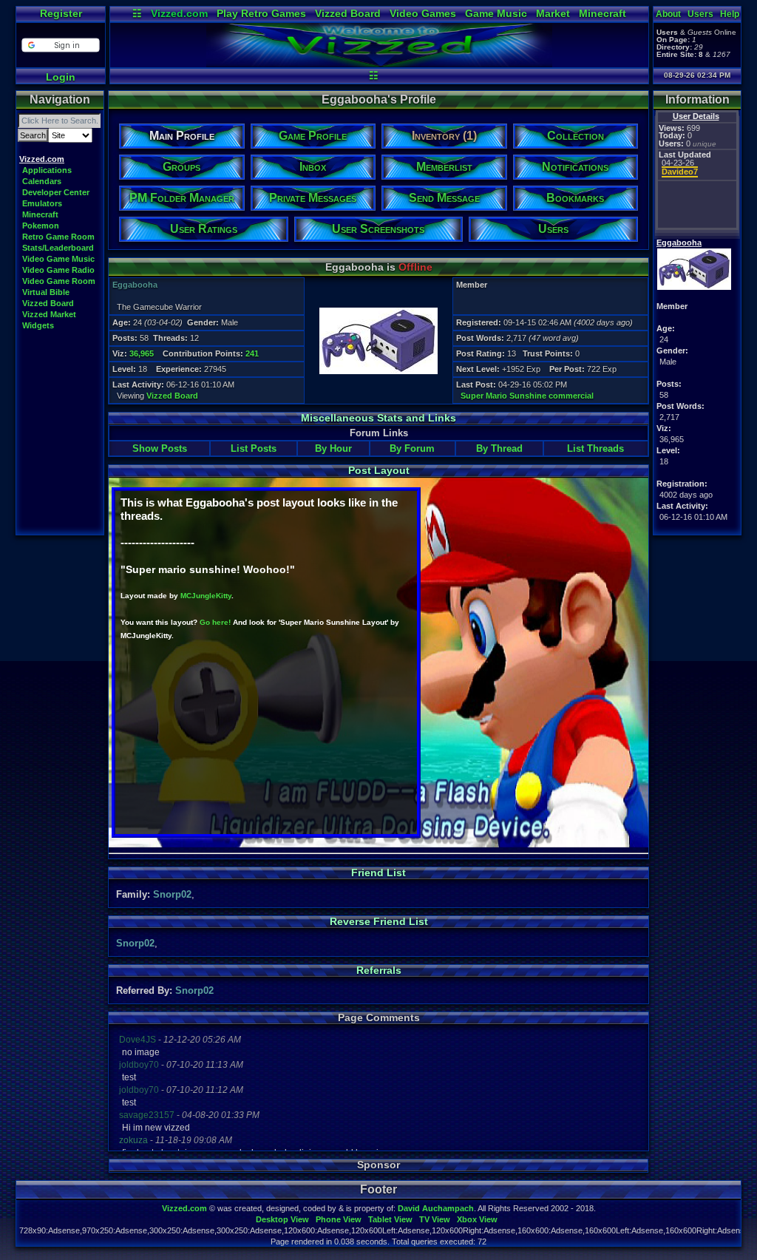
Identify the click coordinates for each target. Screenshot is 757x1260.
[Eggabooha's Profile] (379, 64)
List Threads (595, 448)
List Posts (253, 448)
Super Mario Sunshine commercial (527, 395)
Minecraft (602, 13)
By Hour (333, 448)
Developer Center (55, 192)
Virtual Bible (45, 292)
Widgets (38, 325)
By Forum (412, 448)
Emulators (42, 203)
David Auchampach (436, 1208)
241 (252, 353)
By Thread (499, 448)
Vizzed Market (49, 314)
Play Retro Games (261, 13)
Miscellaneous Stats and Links (378, 418)
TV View (434, 1219)
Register (61, 13)
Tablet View (390, 1219)
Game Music (496, 13)
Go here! (215, 622)
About (668, 14)
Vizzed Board (348, 13)
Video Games (423, 13)
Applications (47, 170)
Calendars (41, 181)
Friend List (378, 872)
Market (553, 13)
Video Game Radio (58, 269)
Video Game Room (58, 281)
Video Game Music (58, 258)
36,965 (141, 353)
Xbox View (477, 1219)
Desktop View (282, 1219)
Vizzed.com (179, 13)
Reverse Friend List (379, 921)
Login (60, 77)
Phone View (338, 1219)
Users (700, 14)
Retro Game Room (58, 236)
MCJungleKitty (205, 596)
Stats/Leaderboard (58, 247)
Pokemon (40, 225)
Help (729, 14)
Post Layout (379, 470)
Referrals (378, 970)
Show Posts (159, 448)
